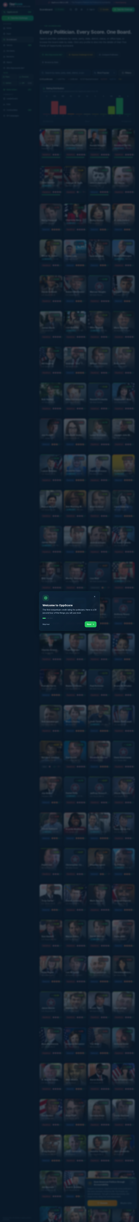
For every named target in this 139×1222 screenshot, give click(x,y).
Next (89, 624)
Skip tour (46, 624)
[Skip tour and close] (95, 597)
